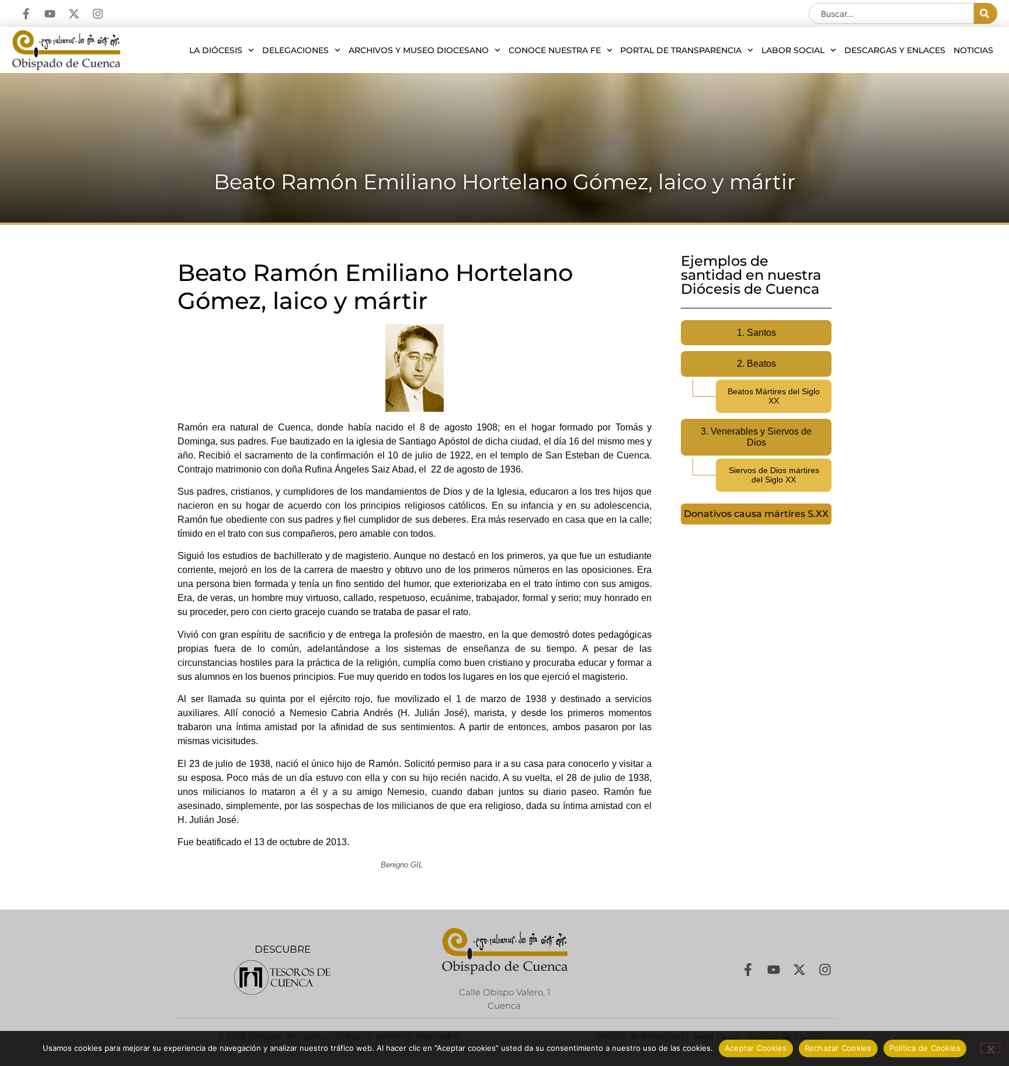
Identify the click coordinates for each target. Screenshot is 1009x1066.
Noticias (973, 50)
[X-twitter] (73, 13)
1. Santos (756, 333)
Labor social (792, 50)
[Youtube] (49, 13)
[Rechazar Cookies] (990, 1048)
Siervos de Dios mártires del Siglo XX (774, 475)
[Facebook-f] (26, 13)
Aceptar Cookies (756, 1048)
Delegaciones (295, 50)
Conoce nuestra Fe (555, 50)
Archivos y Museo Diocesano (419, 50)
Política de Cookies (925, 1048)
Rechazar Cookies (838, 1048)
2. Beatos (756, 364)
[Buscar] (985, 13)
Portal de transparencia (681, 50)
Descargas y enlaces (894, 50)
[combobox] (891, 13)
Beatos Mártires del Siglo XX (774, 396)
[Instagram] (97, 13)
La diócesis (215, 50)
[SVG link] (282, 977)
